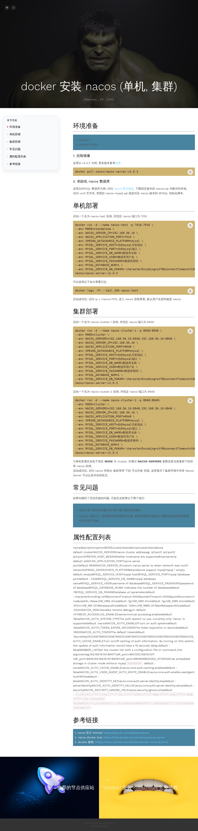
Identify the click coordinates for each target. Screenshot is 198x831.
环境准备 (15, 126)
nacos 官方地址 (124, 188)
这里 (118, 163)
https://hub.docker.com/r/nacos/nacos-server (134, 737)
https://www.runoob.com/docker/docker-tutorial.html (131, 742)
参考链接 (15, 163)
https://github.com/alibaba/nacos (126, 732)
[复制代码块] (190, 172)
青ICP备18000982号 (99, 826)
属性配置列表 (17, 156)
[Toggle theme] (13, 7)
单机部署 (15, 134)
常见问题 (15, 149)
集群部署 (15, 141)
